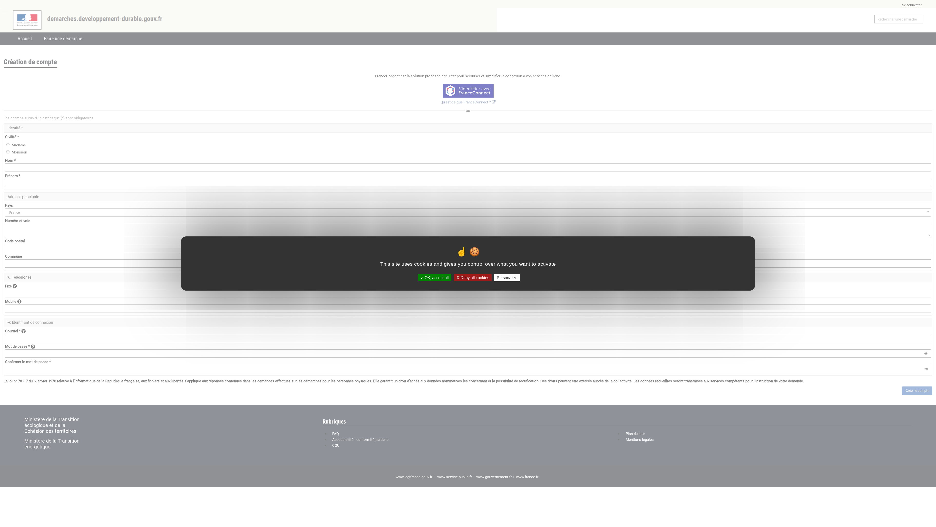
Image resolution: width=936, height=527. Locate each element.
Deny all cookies (474, 278)
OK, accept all (436, 278)
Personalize (507, 278)
